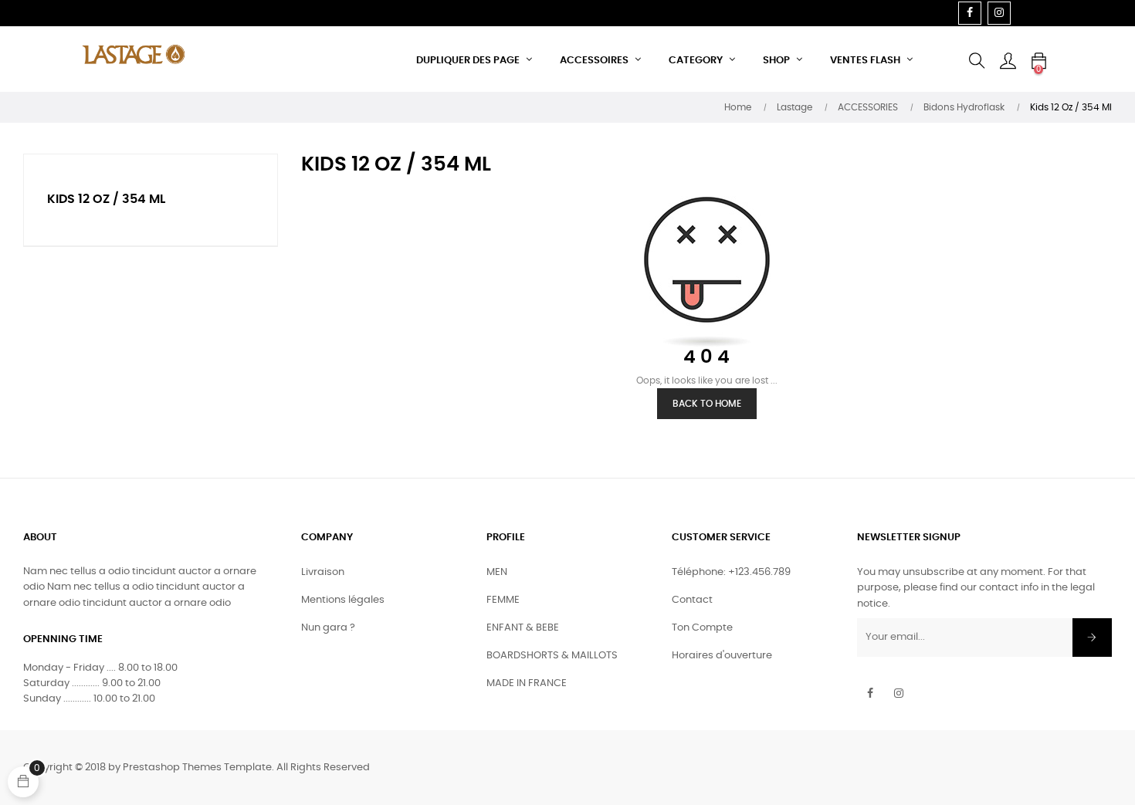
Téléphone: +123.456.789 (731, 572)
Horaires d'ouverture (722, 656)
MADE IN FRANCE (526, 683)
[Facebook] (970, 13)
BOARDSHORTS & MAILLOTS (552, 656)
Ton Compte (702, 628)
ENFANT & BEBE (522, 628)
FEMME (503, 600)
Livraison (322, 572)
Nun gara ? (328, 628)
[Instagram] (999, 13)
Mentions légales (343, 600)
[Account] (1007, 61)
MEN (496, 572)
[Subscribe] (1092, 637)
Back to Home (707, 403)
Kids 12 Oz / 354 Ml (106, 199)
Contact (692, 600)
